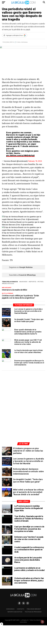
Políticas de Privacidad (33, 612)
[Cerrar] (1, 624)
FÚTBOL (41, 281)
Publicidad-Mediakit (34, 609)
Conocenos (10, 609)
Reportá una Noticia (15, 612)
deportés (32, 281)
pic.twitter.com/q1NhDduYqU (20, 155)
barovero (23, 281)
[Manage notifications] (42, 622)
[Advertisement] (23, 392)
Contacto (20, 609)
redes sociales (8, 283)
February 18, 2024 (35, 161)
